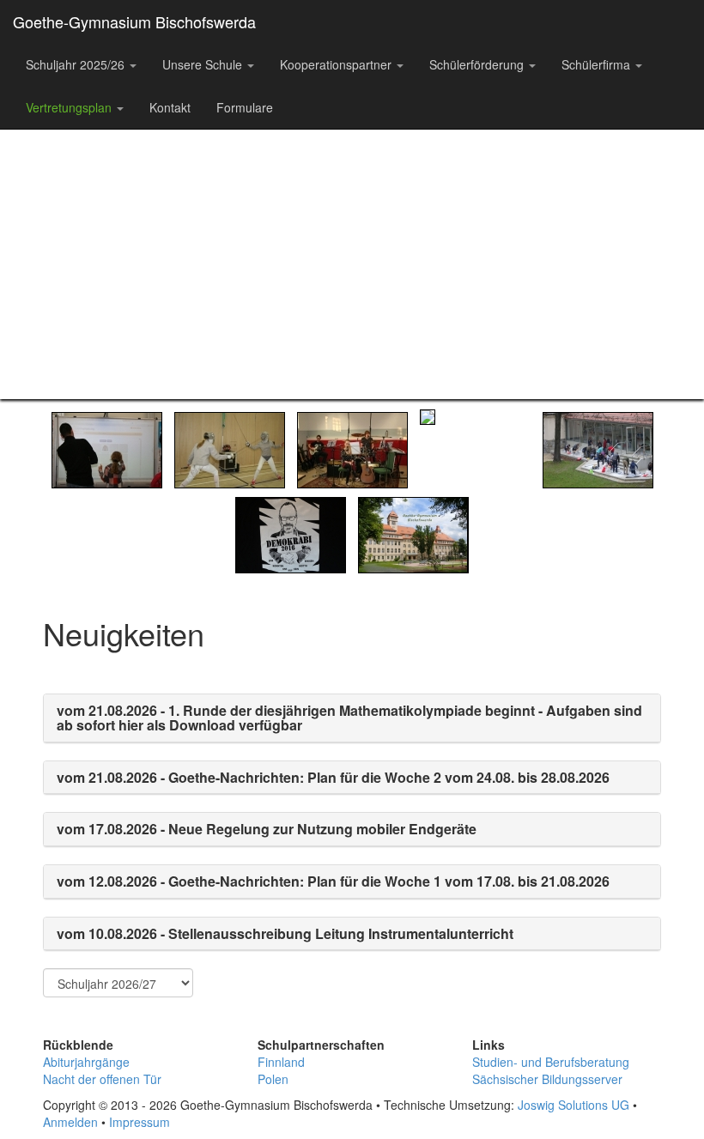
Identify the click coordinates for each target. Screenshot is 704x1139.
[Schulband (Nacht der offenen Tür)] (352, 448)
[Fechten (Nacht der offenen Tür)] (229, 448)
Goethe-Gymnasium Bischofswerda (134, 21)
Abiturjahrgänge (86, 1061)
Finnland (281, 1061)
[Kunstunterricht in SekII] (598, 448)
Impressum (139, 1121)
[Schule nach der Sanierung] (413, 533)
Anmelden (70, 1121)
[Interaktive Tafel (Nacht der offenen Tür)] (107, 448)
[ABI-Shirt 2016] (290, 533)
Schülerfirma (597, 64)
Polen (273, 1079)
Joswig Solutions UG (573, 1104)
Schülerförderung (478, 64)
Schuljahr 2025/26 (77, 64)
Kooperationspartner (337, 64)
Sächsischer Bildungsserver (547, 1079)
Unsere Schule (204, 64)
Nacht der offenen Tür (102, 1079)
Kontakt (170, 107)
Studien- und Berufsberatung (550, 1061)
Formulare (244, 107)
